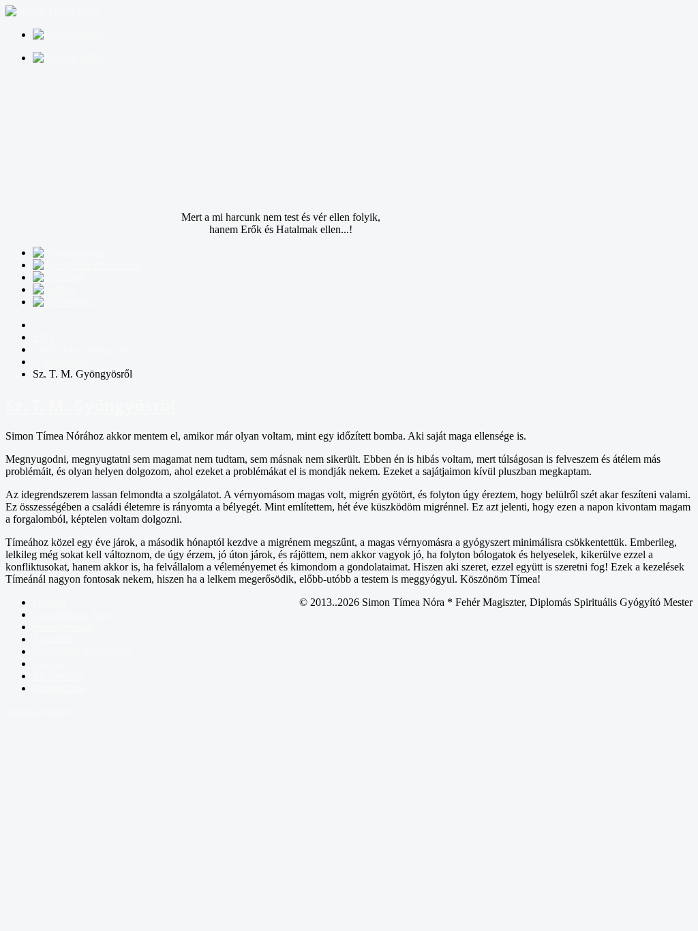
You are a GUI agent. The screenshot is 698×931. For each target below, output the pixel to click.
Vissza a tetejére (39, 711)
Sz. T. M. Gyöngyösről (90, 405)
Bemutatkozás (63, 626)
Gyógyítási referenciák (81, 651)
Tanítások (53, 639)
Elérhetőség (58, 676)
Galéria (48, 663)
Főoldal (49, 602)
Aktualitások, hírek (74, 614)
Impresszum (59, 688)
